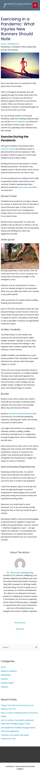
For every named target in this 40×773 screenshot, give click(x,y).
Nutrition (4, 679)
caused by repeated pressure (21, 413)
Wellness (4, 687)
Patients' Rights (7, 683)
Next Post (20, 629)
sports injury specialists (27, 187)
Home (3, 667)
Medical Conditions (9, 671)
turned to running (8, 149)
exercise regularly (17, 121)
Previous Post (20, 623)
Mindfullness (6, 675)
